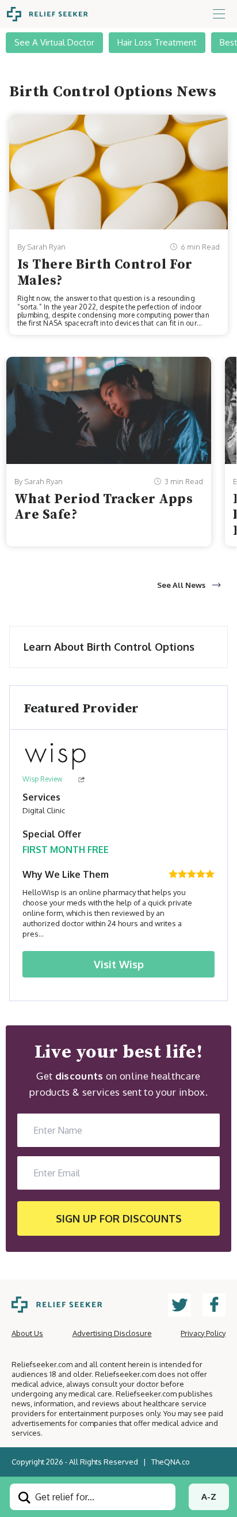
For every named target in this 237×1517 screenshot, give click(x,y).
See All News (181, 585)
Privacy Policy (203, 1333)
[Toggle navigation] (219, 13)
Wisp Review (42, 779)
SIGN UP (119, 1218)
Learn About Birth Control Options (109, 646)
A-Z (208, 1496)
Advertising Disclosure (112, 1333)
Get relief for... (63, 1497)
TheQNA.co (170, 1461)
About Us (27, 1333)
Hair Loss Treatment (157, 42)
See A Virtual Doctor (54, 42)
